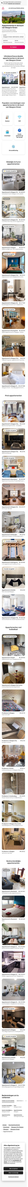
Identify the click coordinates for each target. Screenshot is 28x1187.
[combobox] (13, 37)
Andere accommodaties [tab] (8, 1100)
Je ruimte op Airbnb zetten (16, 8)
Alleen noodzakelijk (13, 1172)
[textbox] (7, 42)
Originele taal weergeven (14, 3)
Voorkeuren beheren (13, 1177)
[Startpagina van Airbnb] (3, 8)
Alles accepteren (13, 1168)
